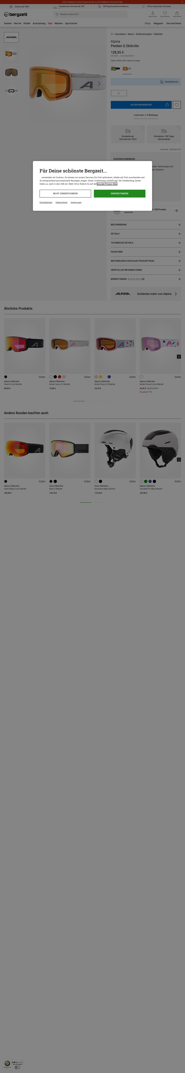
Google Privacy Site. (107, 184)
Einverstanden (119, 193)
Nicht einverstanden (65, 193)
